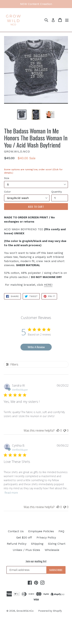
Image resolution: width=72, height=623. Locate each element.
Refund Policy (16, 543)
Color (7, 191)
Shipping (37, 543)
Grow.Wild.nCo (25, 610)
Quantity (56, 191)
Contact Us (16, 531)
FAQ (61, 531)
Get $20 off (24, 537)
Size (6, 178)
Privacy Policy (46, 537)
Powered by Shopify (50, 610)
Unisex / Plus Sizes (26, 550)
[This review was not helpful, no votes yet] (64, 430)
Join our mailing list (36, 561)
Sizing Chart (56, 543)
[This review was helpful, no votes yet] (58, 430)
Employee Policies (41, 531)
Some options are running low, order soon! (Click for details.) (33, 172)
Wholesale (52, 550)
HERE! (48, 284)
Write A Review (36, 347)
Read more (11, 492)
